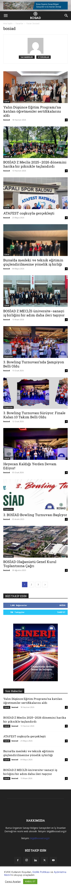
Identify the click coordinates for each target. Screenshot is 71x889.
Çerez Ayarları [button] (13, 881)
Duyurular (8, 356)
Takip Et (61, 612)
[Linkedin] (35, 860)
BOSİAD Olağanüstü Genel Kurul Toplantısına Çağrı (29, 563)
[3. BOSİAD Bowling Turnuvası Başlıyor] (35, 495)
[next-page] (45, 584)
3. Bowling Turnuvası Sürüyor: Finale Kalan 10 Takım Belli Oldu (34, 415)
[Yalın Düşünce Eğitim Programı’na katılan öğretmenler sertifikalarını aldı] (35, 87)
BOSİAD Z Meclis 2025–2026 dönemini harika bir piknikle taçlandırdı (34, 164)
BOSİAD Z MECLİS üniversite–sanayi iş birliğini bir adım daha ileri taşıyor (34, 313)
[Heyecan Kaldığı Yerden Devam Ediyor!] (35, 444)
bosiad (6, 120)
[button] (5, 15)
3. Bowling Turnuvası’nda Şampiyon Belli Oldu (33, 364)
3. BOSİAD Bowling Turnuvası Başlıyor (35, 514)
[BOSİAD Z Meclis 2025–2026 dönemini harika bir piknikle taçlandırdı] (35, 142)
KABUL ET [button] (30, 881)
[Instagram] (26, 860)
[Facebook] (17, 860)
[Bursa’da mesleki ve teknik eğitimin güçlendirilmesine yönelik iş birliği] (35, 240)
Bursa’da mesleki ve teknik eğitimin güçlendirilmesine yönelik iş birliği (33, 262)
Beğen (62, 605)
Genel (6, 101)
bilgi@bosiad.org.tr (40, 838)
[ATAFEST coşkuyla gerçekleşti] (35, 193)
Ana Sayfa (7, 23)
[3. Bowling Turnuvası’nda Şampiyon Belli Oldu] (35, 342)
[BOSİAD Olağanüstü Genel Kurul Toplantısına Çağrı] (35, 542)
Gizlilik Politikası (41, 872)
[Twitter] (44, 860)
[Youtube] (53, 860)
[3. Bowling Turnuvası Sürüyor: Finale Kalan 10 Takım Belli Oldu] (35, 393)
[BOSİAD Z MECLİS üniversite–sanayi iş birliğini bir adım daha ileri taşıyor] (35, 291)
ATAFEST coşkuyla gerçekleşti (28, 213)
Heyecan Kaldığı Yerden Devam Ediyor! (29, 466)
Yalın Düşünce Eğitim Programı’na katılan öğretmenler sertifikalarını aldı (32, 111)
